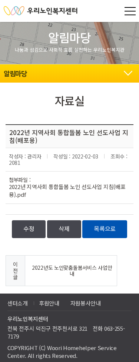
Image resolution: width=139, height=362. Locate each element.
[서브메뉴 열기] (127, 72)
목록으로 (105, 228)
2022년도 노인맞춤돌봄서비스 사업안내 (72, 271)
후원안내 (49, 303)
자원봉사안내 (85, 303)
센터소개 (17, 303)
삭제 (64, 228)
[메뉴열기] (130, 11)
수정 (28, 228)
